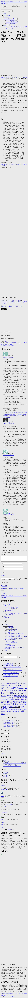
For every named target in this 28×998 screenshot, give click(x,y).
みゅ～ (9, 513)
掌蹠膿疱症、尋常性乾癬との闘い (15, 647)
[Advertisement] (14, 59)
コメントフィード (8, 775)
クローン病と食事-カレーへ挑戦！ (15, 633)
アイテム (20, 683)
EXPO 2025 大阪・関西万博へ (11, 673)
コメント (4, 554)
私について (6, 17)
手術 (9, 702)
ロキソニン (18, 693)
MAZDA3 (13, 683)
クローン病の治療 (11, 23)
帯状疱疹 (17, 699)
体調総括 (10, 695)
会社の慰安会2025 (8, 664)
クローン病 (22, 342)
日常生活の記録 (10, 641)
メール (2, 566)
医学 (19, 698)
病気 (7, 709)
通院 (16, 711)
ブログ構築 (10, 690)
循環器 (23, 699)
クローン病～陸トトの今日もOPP (12, 766)
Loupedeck (8, 683)
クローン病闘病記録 (11, 642)
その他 (5, 650)
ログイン (5, 772)
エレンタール (14, 685)
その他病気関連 (7, 644)
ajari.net (5, 760)
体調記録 (20, 695)
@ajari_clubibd (4, 789)
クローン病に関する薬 (12, 22)
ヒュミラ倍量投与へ (8, 720)
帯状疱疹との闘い (11, 645)
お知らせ (5, 624)
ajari (6, 341)
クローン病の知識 (11, 342)
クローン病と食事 (8, 632)
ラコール (20, 690)
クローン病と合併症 (11, 629)
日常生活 (17, 704)
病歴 (4, 14)
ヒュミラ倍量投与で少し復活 (10, 676)
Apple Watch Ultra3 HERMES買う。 (12, 667)
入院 (10, 698)
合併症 (6, 699)
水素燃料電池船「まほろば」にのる (12, 670)
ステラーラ (21, 688)
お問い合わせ (6, 15)
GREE (2, 819)
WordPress (12, 996)
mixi (2, 824)
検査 (11, 344)
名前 (2, 563)
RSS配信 (9, 829)
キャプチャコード (18, 578)
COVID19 (3, 683)
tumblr (2, 796)
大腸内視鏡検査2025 (8, 723)
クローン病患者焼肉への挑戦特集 (15, 638)
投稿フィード (6, 773)
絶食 (20, 709)
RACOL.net (6, 761)
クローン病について (8, 18)
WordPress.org (6, 776)
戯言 (4, 702)
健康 (5, 698)
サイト (2, 569)
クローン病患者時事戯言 (9, 639)
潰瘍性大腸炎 (14, 707)
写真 (14, 698)
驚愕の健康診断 (7, 674)
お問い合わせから (8, 648)
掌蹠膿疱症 (17, 702)
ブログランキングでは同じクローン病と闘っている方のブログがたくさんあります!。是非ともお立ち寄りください (14, 302)
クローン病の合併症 (11, 20)
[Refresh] (3, 575)
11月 (3, 753)
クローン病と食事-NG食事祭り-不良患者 (16, 636)
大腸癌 (7, 344)
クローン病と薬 (10, 627)
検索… (2, 657)
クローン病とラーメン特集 (13, 635)
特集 (4, 25)
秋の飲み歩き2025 (8, 665)
